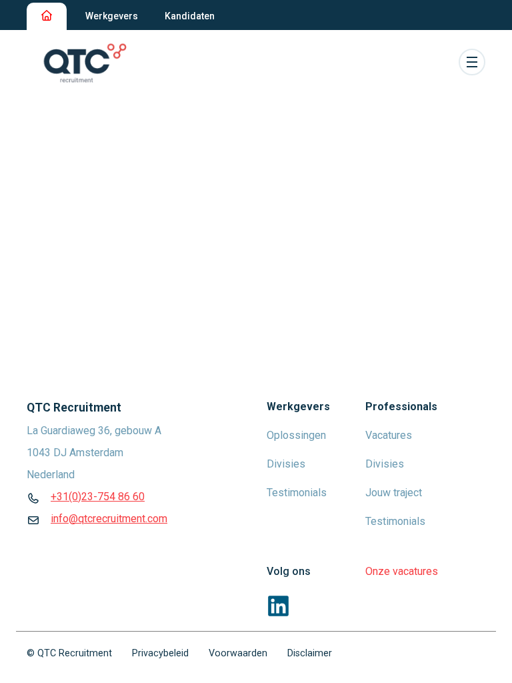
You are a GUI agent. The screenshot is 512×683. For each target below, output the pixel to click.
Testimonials (297, 492)
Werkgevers (111, 16)
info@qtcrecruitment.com (109, 518)
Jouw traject (393, 492)
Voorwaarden (238, 653)
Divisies (286, 464)
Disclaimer (309, 653)
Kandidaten (190, 16)
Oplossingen (296, 435)
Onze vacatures (401, 571)
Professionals (401, 406)
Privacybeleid (160, 653)
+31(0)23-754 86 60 (98, 496)
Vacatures (388, 435)
